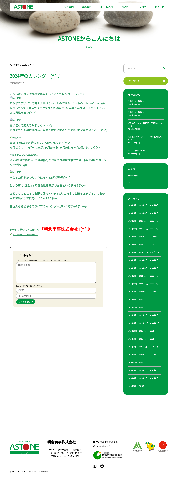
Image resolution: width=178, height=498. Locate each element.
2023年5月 (154, 291)
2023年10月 (143, 283)
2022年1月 (132, 323)
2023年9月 (154, 283)
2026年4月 (143, 213)
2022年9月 (143, 307)
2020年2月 (154, 378)
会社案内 (68, 7)
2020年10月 (132, 362)
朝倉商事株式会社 (61, 442)
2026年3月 (154, 213)
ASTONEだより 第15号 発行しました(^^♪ (145, 124)
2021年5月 (154, 338)
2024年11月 (154, 252)
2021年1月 (132, 354)
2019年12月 (143, 386)
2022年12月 (154, 299)
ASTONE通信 (133, 175)
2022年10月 (132, 307)
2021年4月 (132, 346)
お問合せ (159, 7)
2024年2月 (132, 275)
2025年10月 (143, 228)
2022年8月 (154, 307)
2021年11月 (154, 323)
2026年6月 (154, 205)
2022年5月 (154, 315)
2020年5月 (154, 370)
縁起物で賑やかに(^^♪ (138, 150)
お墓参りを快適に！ (136, 101)
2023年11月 (132, 283)
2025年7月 (143, 236)
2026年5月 (132, 213)
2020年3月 (143, 378)
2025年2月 (154, 244)
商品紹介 (126, 7)
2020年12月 (143, 354)
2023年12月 (154, 275)
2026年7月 (143, 205)
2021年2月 (154, 346)
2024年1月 (143, 275)
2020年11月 (154, 354)
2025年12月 (154, 220)
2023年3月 (132, 299)
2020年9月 (143, 362)
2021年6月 (143, 338)
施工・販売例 (106, 7)
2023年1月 (143, 299)
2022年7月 (132, 315)
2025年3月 (143, 244)
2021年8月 (154, 330)
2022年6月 (143, 315)
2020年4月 (132, 378)
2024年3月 (154, 268)
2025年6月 (154, 236)
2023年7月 (132, 291)
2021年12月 (143, 323)
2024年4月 (143, 268)
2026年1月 (143, 220)
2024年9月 (132, 260)
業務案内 (86, 7)
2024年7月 (154, 260)
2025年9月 (154, 228)
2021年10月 (132, 330)
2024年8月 (143, 260)
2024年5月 (132, 268)
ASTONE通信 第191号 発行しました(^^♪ (145, 138)
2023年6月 (143, 291)
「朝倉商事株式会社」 (60, 229)
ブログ (142, 7)
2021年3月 (143, 346)
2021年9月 (143, 330)
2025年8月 (132, 236)
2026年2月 (132, 220)
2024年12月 (143, 252)
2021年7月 (132, 338)
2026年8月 (132, 205)
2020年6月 (143, 370)
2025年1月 (132, 252)
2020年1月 (132, 386)
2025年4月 (132, 244)
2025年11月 (132, 228)
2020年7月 (132, 370)
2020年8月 (154, 362)
